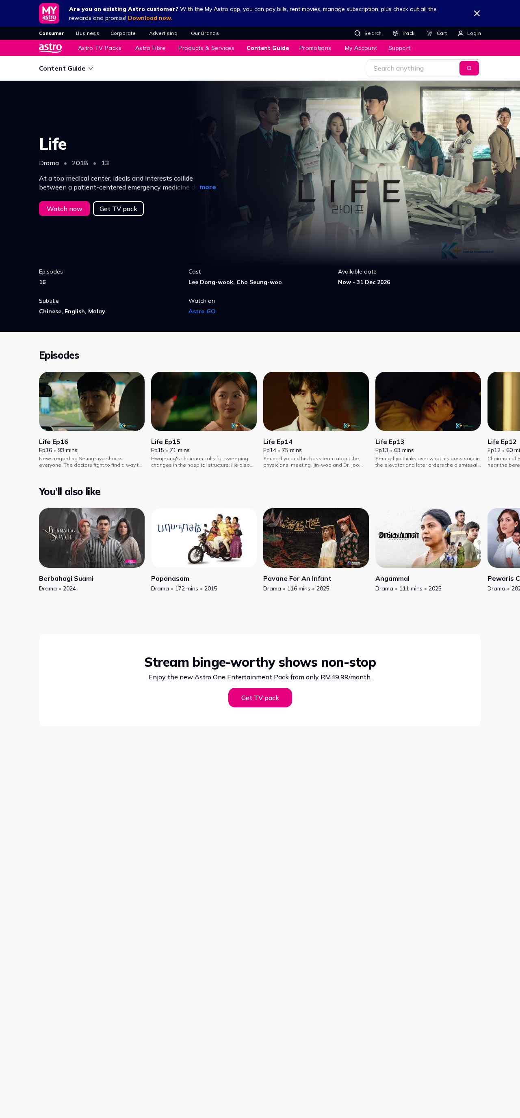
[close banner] (477, 13)
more (207, 187)
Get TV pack (118, 209)
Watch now (64, 209)
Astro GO (202, 311)
